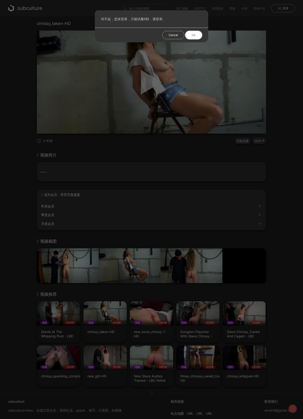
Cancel (173, 35)
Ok (194, 35)
